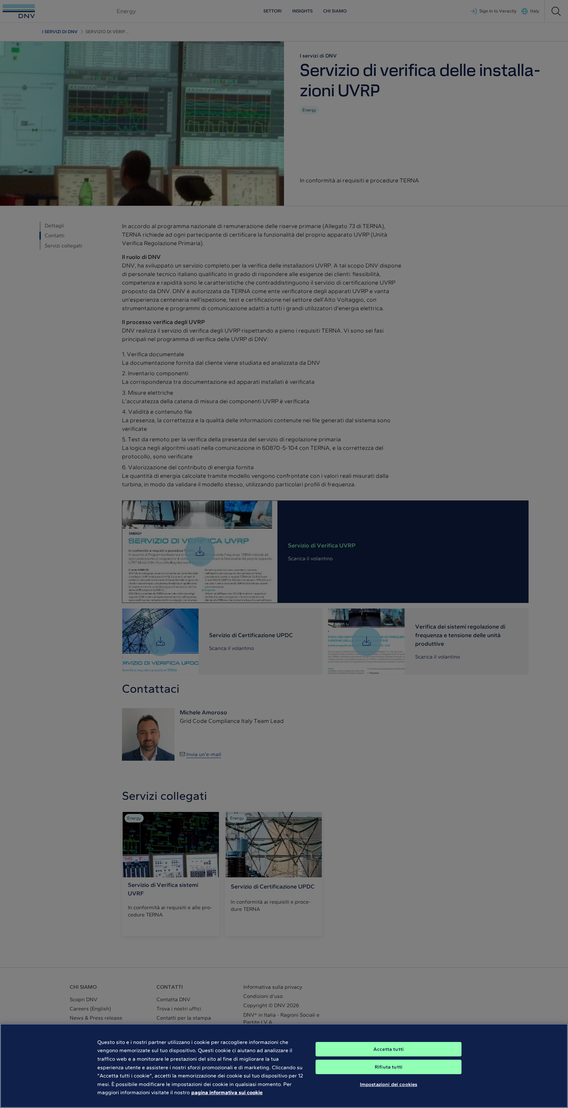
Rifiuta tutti (388, 1067)
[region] (284, 1066)
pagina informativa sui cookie (227, 1092)
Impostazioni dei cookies (388, 1084)
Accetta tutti (388, 1049)
